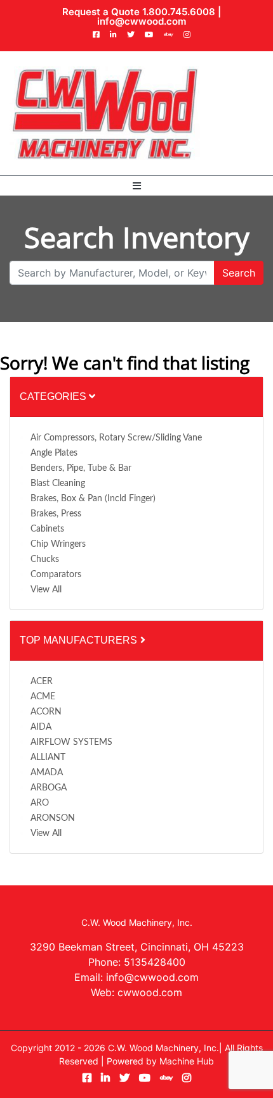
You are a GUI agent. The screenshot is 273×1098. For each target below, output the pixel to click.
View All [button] (46, 589)
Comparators (55, 574)
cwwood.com (149, 992)
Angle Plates (53, 453)
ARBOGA (48, 787)
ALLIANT (47, 757)
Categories (54, 396)
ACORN (46, 712)
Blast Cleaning (57, 483)
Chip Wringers (58, 544)
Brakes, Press (55, 513)
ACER (41, 681)
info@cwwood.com (141, 21)
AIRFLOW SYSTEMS (71, 742)
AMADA (46, 772)
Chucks (44, 559)
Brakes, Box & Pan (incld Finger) (93, 498)
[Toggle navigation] (137, 186)
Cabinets (47, 529)
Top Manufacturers (80, 640)
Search (238, 272)
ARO (39, 803)
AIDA (40, 727)
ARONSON (52, 818)
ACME (42, 696)
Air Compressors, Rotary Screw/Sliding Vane (116, 438)
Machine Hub (186, 1061)
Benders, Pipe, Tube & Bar (80, 468)
